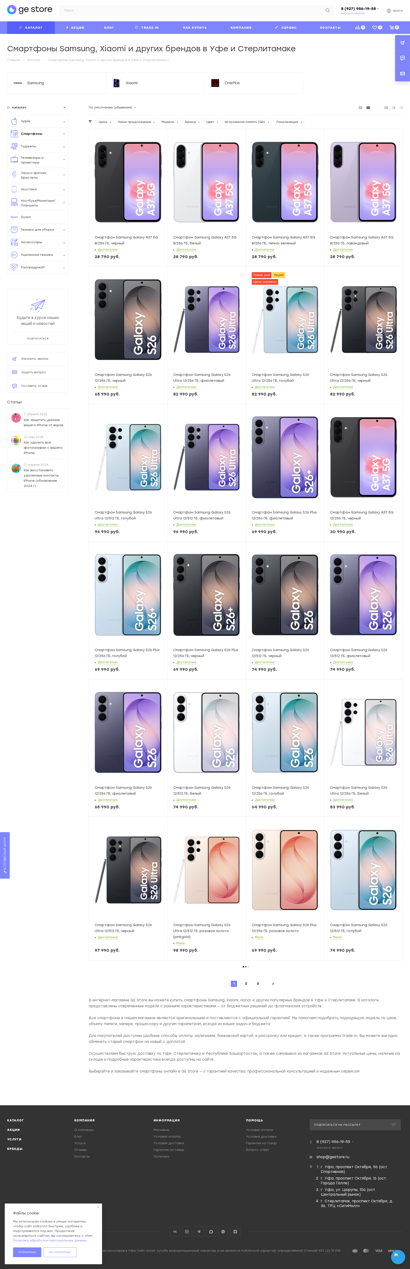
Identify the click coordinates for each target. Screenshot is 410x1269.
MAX (211, 1232)
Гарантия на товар (169, 1150)
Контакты (82, 1156)
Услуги (14, 1139)
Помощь (254, 1120)
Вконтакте (175, 1232)
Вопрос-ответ (257, 1150)
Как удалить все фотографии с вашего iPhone (43, 447)
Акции (13, 1130)
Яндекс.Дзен (235, 1232)
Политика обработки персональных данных (50, 1240)
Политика (161, 1156)
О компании (83, 1130)
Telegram (199, 1232)
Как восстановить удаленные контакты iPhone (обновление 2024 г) (41, 478)
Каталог (15, 1120)
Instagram (187, 1232)
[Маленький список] (360, 108)
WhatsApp (223, 1232)
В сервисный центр (4, 854)
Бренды (15, 1149)
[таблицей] (401, 108)
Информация (167, 1120)
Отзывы (80, 1150)
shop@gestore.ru (333, 1157)
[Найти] (327, 10)
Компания (84, 1120)
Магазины (161, 1130)
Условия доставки (169, 1143)
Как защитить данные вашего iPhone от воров (43, 422)
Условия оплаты (167, 1136)
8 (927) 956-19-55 (358, 8)
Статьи (14, 402)
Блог (78, 1136)
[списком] (394, 108)
